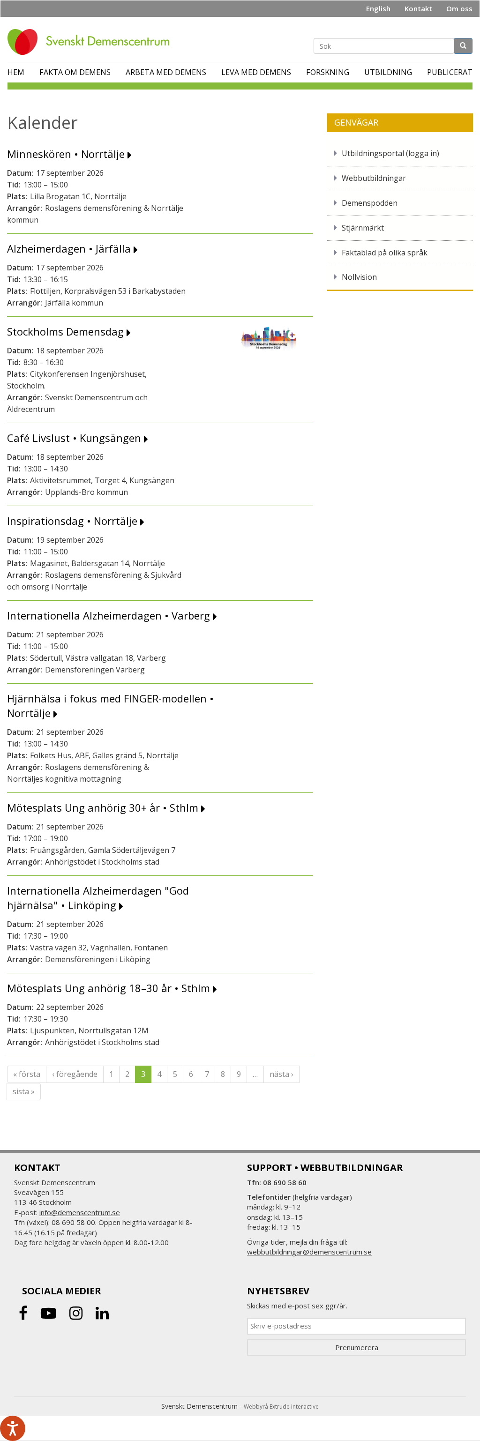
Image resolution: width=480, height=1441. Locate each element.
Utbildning (388, 72)
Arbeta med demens (166, 72)
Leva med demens (256, 72)
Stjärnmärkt (363, 228)
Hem (16, 72)
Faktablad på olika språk (385, 252)
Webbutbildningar (374, 178)
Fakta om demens (75, 72)
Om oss (459, 8)
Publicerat (449, 72)
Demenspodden (370, 203)
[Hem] (92, 42)
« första (26, 1074)
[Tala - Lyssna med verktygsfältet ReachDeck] (12, 1428)
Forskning (327, 72)
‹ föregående (75, 1074)
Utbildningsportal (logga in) (390, 153)
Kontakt (418, 8)
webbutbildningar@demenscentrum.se (309, 1251)
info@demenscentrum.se (79, 1212)
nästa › (281, 1074)
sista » (24, 1091)
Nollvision (359, 277)
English (378, 8)
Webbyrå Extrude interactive (281, 1407)
